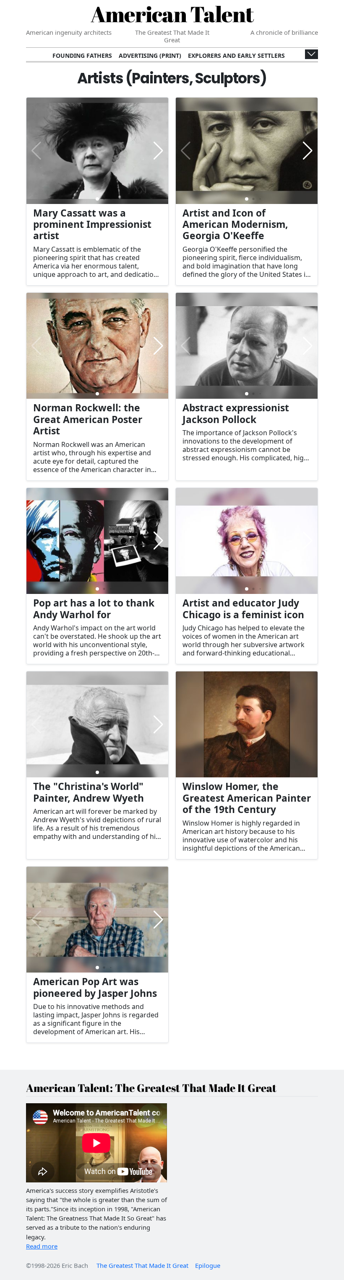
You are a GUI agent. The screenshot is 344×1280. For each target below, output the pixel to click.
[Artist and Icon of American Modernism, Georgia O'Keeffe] (247, 151)
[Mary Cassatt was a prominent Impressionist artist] (97, 151)
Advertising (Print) (150, 55)
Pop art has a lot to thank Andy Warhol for (93, 608)
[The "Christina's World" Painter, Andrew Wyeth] (97, 724)
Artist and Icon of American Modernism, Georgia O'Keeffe (235, 224)
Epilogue (207, 1265)
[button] (158, 151)
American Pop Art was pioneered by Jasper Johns (95, 987)
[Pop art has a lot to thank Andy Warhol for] (97, 541)
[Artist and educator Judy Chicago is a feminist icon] (247, 541)
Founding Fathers (82, 55)
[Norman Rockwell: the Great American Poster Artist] (97, 346)
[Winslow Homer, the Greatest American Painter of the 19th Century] (247, 724)
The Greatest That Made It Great (142, 1265)
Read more (41, 1246)
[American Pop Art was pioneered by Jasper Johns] (97, 920)
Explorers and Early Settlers (236, 55)
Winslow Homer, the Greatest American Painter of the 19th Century (246, 798)
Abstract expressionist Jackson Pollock (235, 413)
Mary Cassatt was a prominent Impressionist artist (92, 224)
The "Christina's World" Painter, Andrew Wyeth (88, 792)
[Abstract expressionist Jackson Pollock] (247, 346)
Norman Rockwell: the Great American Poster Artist (87, 419)
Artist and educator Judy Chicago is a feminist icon (243, 608)
